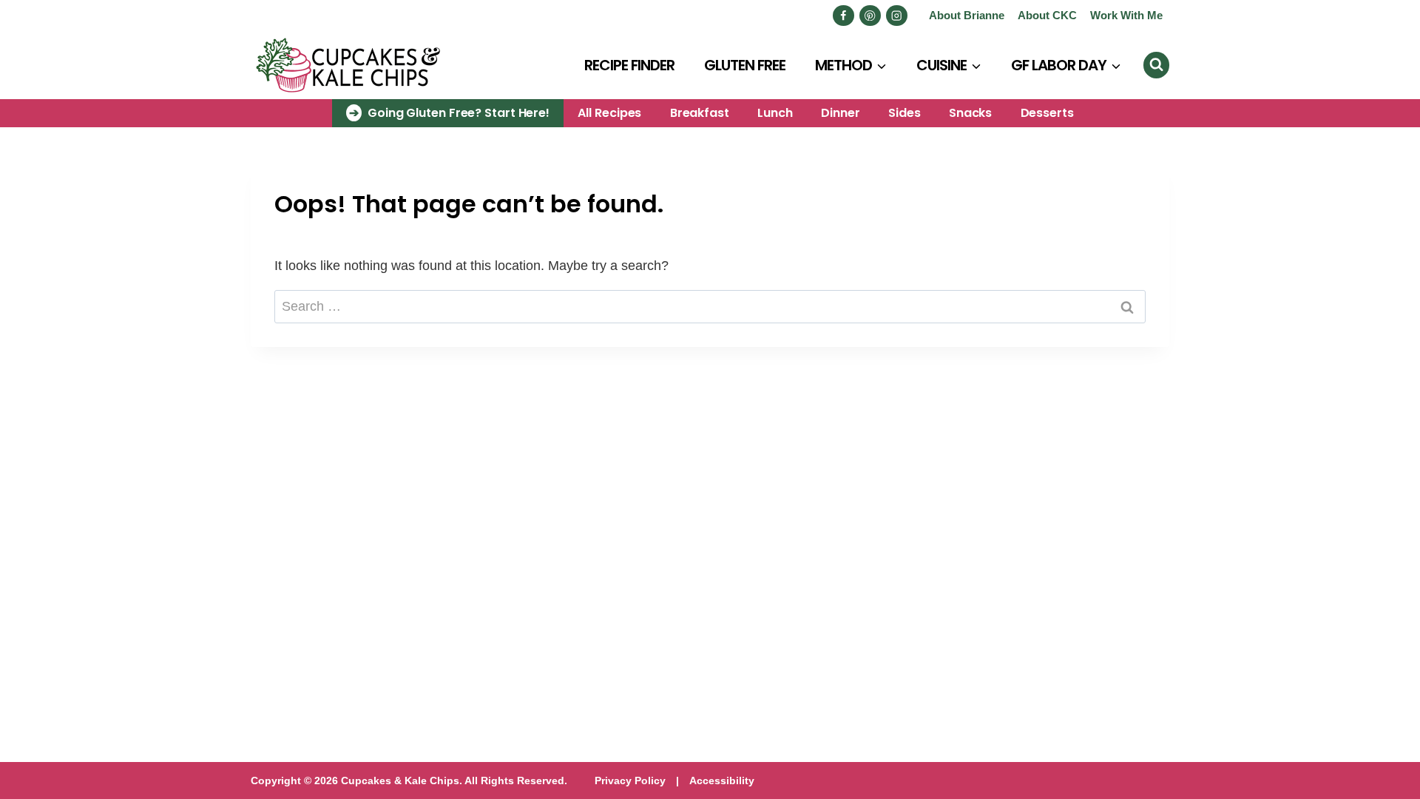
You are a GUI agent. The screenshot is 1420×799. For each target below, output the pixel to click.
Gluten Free (744, 65)
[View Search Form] (1156, 65)
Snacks (970, 112)
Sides (904, 112)
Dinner (840, 112)
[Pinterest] (870, 16)
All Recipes (609, 112)
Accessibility (721, 780)
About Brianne (966, 15)
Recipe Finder (629, 65)
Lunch (775, 112)
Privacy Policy (630, 780)
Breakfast (699, 112)
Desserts (1047, 112)
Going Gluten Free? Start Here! (459, 112)
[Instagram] (896, 16)
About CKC (1047, 15)
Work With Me (1126, 15)
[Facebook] (843, 16)
